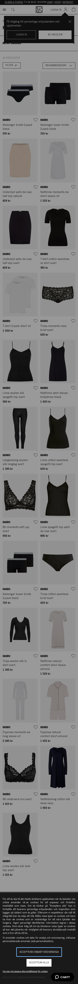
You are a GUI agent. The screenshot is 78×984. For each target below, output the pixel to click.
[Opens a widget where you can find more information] (62, 977)
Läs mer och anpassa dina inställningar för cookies (25, 971)
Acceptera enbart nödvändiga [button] (39, 952)
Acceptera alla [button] (39, 963)
